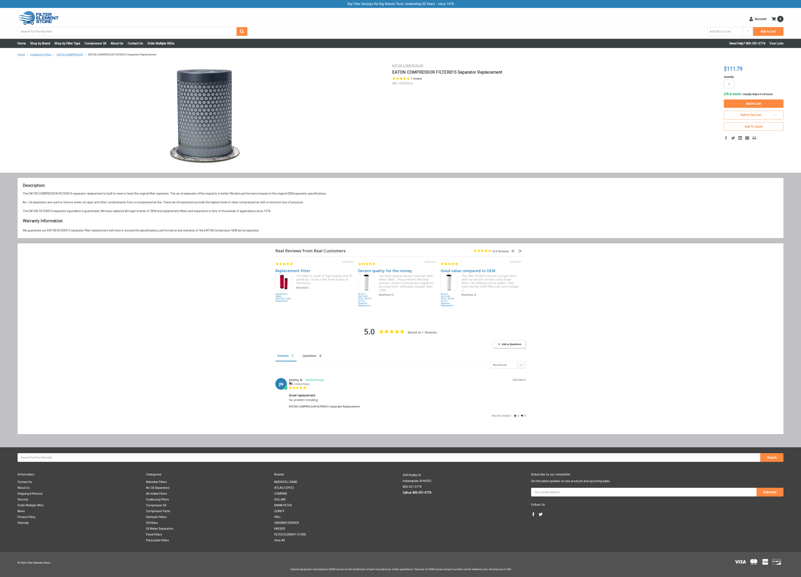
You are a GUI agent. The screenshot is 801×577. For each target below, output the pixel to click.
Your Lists (776, 43)
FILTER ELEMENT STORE (290, 534)
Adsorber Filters (156, 482)
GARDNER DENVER (286, 522)
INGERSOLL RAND (285, 482)
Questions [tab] (309, 356)
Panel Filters (154, 534)
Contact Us (135, 43)
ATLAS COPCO (284, 487)
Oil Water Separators (159, 528)
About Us (117, 43)
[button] (516, 415)
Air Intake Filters (156, 493)
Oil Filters (152, 522)
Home (22, 43)
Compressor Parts (158, 511)
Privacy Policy (26, 517)
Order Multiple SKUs (160, 43)
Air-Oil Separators (158, 487)
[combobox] (132, 31)
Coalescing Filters (157, 499)
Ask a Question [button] (511, 344)
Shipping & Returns (30, 493)
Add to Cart (768, 31)
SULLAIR (280, 499)
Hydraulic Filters (156, 517)
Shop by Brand (40, 43)
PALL (277, 517)
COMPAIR (280, 493)
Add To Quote (754, 126)
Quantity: (729, 76)
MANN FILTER (283, 505)
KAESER (279, 528)
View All (279, 540)
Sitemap (23, 522)
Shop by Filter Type (67, 43)
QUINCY (279, 511)
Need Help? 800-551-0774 (747, 43)
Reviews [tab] (283, 356)
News (21, 511)
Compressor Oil (95, 43)
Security (23, 499)
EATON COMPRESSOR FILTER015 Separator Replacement (324, 406)
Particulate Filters (157, 540)
